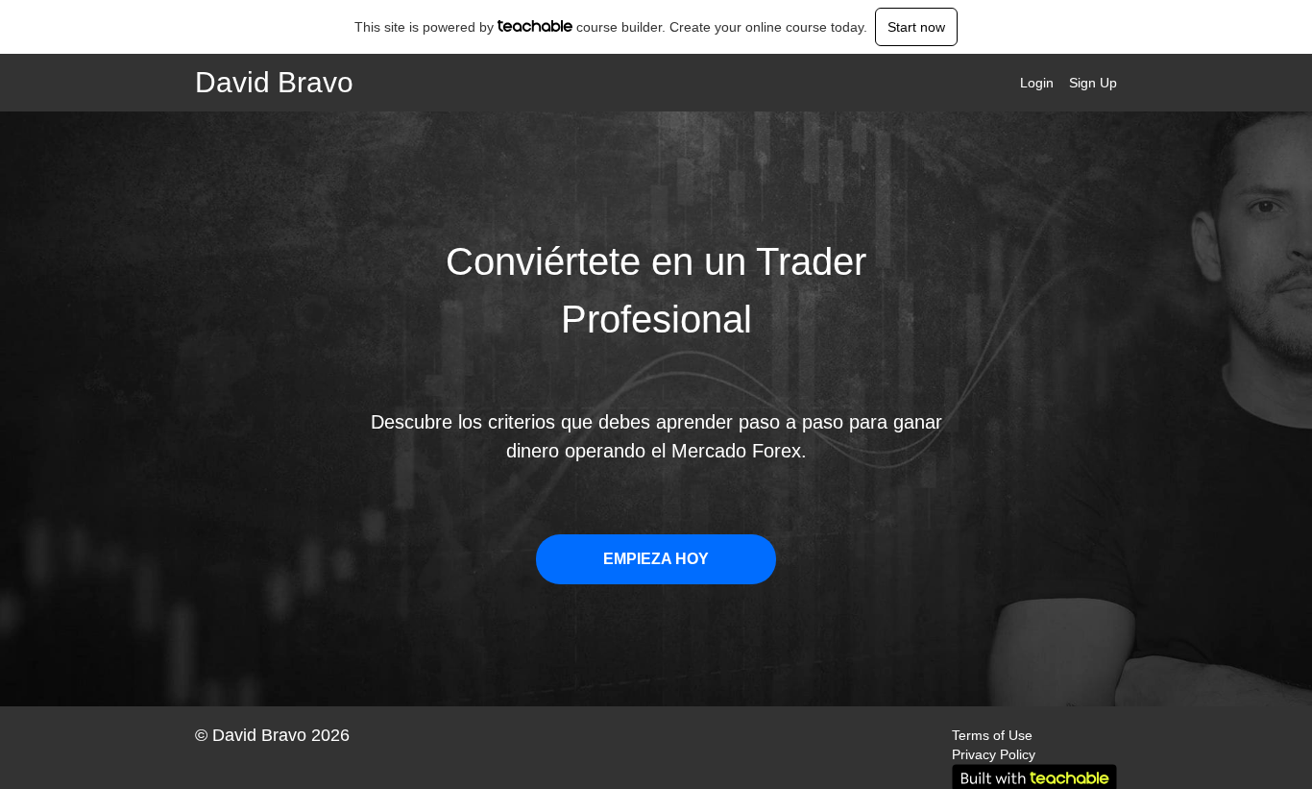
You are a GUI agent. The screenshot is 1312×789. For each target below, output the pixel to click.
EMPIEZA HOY (656, 559)
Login (1037, 82)
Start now (916, 27)
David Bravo (274, 82)
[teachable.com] (535, 26)
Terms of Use (992, 735)
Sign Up (1093, 82)
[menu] (1061, 82)
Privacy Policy (993, 754)
